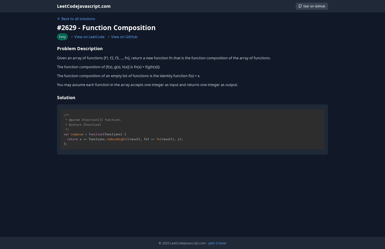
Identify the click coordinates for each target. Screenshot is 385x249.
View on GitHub (124, 36)
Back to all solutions (78, 18)
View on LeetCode (89, 36)
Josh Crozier (217, 243)
